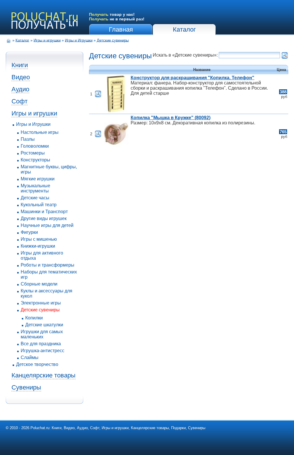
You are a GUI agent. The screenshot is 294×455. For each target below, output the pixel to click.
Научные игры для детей (47, 225)
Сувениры (26, 387)
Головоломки (35, 146)
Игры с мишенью (39, 239)
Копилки (34, 317)
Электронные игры (41, 302)
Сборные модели (39, 284)
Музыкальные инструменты (35, 188)
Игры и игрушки (47, 40)
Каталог (184, 29)
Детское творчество (37, 364)
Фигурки (29, 232)
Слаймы (29, 357)
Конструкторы (35, 159)
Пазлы (28, 139)
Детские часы (35, 197)
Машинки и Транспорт (44, 211)
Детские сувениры (113, 40)
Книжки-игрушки (38, 246)
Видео (20, 77)
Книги (19, 65)
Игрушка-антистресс (42, 350)
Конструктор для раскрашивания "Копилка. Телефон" (192, 77)
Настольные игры (40, 132)
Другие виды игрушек (44, 218)
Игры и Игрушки (78, 40)
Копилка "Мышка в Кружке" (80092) (170, 117)
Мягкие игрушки (38, 178)
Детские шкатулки (44, 324)
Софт (19, 101)
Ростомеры (33, 153)
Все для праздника (41, 343)
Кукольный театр (39, 204)
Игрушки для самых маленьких (42, 334)
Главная (121, 29)
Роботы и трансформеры (47, 265)
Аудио (20, 89)
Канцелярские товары (43, 375)
